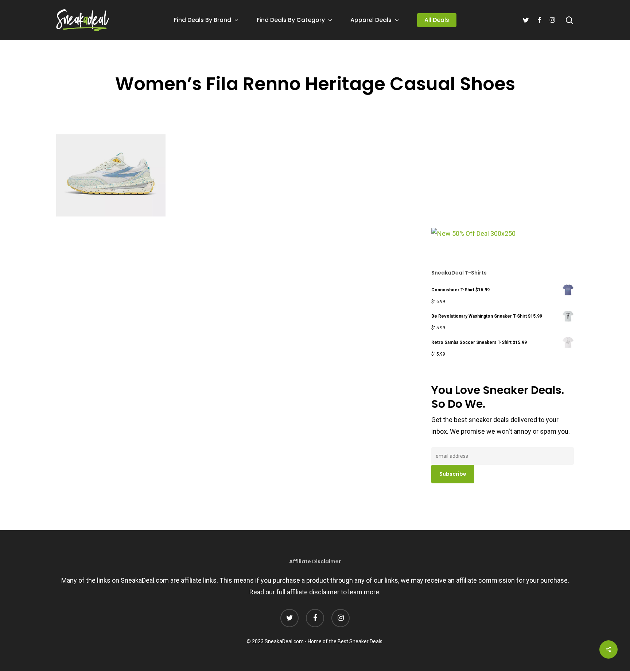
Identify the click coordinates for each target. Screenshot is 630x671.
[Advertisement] (486, 178)
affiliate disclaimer (313, 592)
